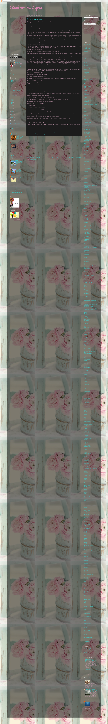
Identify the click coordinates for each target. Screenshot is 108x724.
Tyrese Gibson (86, 232)
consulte (85, 313)
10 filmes (85, 163)
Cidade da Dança (87, 181)
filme (85, 80)
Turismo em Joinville (87, 230)
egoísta (85, 356)
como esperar (86, 124)
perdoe (85, 488)
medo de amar (86, 432)
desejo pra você (86, 338)
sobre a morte (86, 576)
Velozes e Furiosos (87, 233)
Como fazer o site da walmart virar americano (90, 186)
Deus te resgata (87, 189)
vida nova (85, 631)
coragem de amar (87, 317)
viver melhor (86, 158)
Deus (85, 71)
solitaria (47, 134)
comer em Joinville (87, 122)
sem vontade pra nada (88, 557)
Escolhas (85, 105)
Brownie (85, 179)
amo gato (85, 90)
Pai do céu (86, 211)
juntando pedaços (87, 420)
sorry (85, 588)
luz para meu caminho (88, 424)
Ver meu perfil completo (18, 66)
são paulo (85, 595)
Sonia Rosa (86, 222)
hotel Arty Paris (87, 409)
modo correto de (87, 136)
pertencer (85, 492)
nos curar (85, 455)
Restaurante (86, 111)
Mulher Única (86, 50)
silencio (85, 571)
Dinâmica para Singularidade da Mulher (91, 104)
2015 (12, 108)
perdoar (85, 486)
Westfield (85, 235)
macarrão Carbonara (88, 427)
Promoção (86, 217)
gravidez (85, 401)
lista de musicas (87, 135)
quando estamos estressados (89, 523)
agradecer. (86, 64)
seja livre (85, 147)
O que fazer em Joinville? (88, 75)
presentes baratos (87, 514)
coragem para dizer (87, 319)
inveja (85, 418)
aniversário (86, 115)
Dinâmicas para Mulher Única (89, 54)
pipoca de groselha (87, 496)
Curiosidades (86, 51)
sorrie (85, 587)
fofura (85, 387)
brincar (85, 118)
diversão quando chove (88, 353)
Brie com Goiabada (14, 160)
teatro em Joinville (87, 599)
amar (85, 253)
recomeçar (86, 536)
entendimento (86, 363)
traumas (85, 609)
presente (85, 142)
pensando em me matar (88, 485)
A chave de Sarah (87, 165)
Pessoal (85, 57)
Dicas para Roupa (87, 68)
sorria (85, 154)
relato (85, 143)
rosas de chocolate (87, 543)
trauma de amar (87, 608)
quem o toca (86, 525)
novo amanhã (86, 459)
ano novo (85, 257)
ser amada (86, 563)
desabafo (85, 126)
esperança (86, 370)
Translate (92, 25)
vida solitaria (86, 633)
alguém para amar (87, 114)
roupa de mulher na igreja (88, 545)
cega (85, 289)
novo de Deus (86, 460)
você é (85, 640)
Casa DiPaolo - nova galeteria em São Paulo (19, 162)
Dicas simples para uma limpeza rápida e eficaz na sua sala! (16, 125)
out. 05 (14, 97)
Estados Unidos (86, 72)
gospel (85, 52)
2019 (12, 102)
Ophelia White (86, 208)
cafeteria (85, 278)
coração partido (86, 320)
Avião (85, 172)
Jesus (85, 83)
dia (84, 344)
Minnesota (86, 204)
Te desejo (85, 228)
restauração (86, 542)
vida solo (85, 634)
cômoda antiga (86, 333)
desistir (85, 340)
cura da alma (86, 331)
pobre (85, 503)
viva (84, 98)
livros (85, 423)
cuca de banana (86, 329)
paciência (85, 474)
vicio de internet (87, 626)
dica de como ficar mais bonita (89, 347)
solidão (85, 581)
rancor (85, 534)
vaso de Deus (86, 617)
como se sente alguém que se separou (90, 309)
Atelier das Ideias (14, 176)
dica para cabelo (87, 129)
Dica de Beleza (86, 61)
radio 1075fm (86, 532)
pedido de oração (87, 482)
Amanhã (85, 170)
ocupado (85, 471)
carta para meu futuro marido (89, 284)
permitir (85, 489)
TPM (85, 226)
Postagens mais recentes (33, 157)
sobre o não (86, 580)
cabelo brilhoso (86, 274)
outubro (13, 87)
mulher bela (86, 443)
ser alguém (86, 562)
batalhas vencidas (87, 268)
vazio (85, 620)
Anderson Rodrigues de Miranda (90, 669)
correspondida (86, 323)
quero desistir (86, 527)
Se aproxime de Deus (87, 219)
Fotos (11, 73)
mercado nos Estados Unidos (89, 437)
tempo (85, 602)
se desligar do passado (88, 550)
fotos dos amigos (87, 394)
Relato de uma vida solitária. (36, 19)
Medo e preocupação (87, 201)
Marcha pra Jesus (87, 200)
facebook (85, 378)
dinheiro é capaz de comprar (89, 350)
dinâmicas (86, 65)
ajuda (85, 244)
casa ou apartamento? (88, 119)
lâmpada (85, 425)
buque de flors (86, 271)
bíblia (85, 272)
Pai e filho (86, 212)
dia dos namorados (87, 345)
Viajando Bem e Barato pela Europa (16, 128)
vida (84, 156)
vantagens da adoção (87, 616)
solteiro (85, 585)
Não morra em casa (87, 110)
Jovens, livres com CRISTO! (90, 689)
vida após (85, 627)
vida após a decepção (87, 629)
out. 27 (14, 92)
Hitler (85, 196)
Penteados (86, 85)
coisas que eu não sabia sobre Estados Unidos (91, 302)
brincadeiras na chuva (88, 270)
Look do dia (86, 198)
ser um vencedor (87, 569)
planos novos (86, 502)
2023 (12, 83)
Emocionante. (86, 191)
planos (85, 500)
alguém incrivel (86, 250)
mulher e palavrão (87, 445)
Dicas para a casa (14, 168)
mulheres (85, 137)
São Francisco (86, 224)
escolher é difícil (87, 367)
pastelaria (86, 479)
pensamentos (86, 140)
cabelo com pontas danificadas (89, 275)
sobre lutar (86, 577)
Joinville (85, 73)
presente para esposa (88, 511)
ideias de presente (87, 411)
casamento (86, 121)
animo (85, 256)
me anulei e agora (87, 431)
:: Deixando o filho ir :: (19, 177)
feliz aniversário (87, 132)
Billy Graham (86, 177)
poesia (85, 506)
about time (86, 237)
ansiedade (85, 258)
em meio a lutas (87, 359)
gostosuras (86, 399)
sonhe (85, 153)
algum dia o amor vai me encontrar (90, 247)
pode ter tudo (86, 504)
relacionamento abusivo (88, 79)
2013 (12, 110)
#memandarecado (87, 161)
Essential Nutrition (19, 143)
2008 (12, 117)
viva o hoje (86, 636)
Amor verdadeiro (87, 59)
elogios (85, 357)
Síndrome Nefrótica (87, 225)
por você (85, 507)
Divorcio (85, 69)
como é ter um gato (87, 91)
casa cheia (33, 134)
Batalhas (85, 175)
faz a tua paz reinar (87, 380)
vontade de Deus (87, 641)
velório (85, 622)
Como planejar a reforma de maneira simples (16, 153)
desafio (85, 336)
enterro (85, 364)
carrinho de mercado (87, 281)
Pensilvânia (86, 214)
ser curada (86, 564)
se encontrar (86, 552)
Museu (85, 205)
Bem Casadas (87, 701)
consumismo (86, 315)
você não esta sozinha (88, 637)
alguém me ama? (87, 251)
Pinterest (85, 215)
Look (85, 108)
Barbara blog (86, 174)
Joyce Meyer (86, 652)
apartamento (86, 261)
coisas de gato (86, 297)
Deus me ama (86, 101)
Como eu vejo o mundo (88, 184)
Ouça (85, 210)
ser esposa (44, 134)
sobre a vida (86, 150)
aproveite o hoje (87, 267)
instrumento (86, 416)
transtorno (86, 605)
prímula (85, 518)
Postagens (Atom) (33, 159)
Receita (85, 45)
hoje (85, 407)
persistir (85, 490)
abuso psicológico (87, 239)
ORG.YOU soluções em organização (89, 678)
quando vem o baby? (87, 524)
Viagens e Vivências (14, 190)
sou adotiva (86, 590)
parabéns (85, 97)
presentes (86, 513)
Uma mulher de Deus (88, 112)
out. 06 (14, 95)
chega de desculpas (87, 290)
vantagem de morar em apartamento (90, 615)
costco (85, 326)
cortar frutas (86, 324)
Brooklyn (85, 178)
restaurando (86, 541)
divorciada (85, 93)
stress (85, 592)
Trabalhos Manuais (87, 86)
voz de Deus (86, 643)
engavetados (86, 360)
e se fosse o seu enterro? (88, 355)
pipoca (85, 493)
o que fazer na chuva (87, 139)
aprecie (85, 264)
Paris (85, 76)
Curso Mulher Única (87, 44)
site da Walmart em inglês (89, 574)
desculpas (85, 337)
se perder (85, 553)
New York (85, 207)
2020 (12, 100)
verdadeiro (86, 624)
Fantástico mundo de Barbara (89, 193)
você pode (85, 638)
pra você (85, 509)
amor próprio (86, 254)
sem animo (40, 134)
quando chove (86, 521)
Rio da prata (86, 218)
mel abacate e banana (88, 434)
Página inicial (54, 157)
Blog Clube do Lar (14, 155)
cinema (85, 295)
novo (85, 457)
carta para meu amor (88, 282)
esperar (85, 131)
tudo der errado (86, 612)
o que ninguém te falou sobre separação (89, 467)
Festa (85, 194)
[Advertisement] (54, 146)
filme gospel (86, 383)
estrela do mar (86, 373)
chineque (85, 292)
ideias (85, 410)
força (36, 134)
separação (86, 149)
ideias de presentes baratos (89, 413)
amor (85, 58)
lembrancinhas (86, 94)
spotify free (86, 591)
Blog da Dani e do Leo (87, 649)
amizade (85, 89)
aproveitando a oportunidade (89, 265)
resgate (85, 538)
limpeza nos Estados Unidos (89, 421)
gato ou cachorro (87, 397)
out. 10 (14, 94)
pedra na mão (86, 483)
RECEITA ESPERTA (14, 143)
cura (85, 330)
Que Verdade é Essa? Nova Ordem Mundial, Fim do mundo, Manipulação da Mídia (16, 186)
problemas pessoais (87, 516)
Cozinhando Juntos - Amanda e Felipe (90, 651)
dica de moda (86, 128)
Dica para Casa (86, 62)
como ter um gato (87, 310)
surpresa (85, 594)
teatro (85, 598)
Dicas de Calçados (87, 190)
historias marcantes (87, 48)
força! (85, 392)
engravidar (86, 362)
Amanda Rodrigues (87, 168)
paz (84, 481)
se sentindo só (86, 146)
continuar (85, 316)
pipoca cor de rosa (87, 495)
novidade (85, 456)
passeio (85, 478)
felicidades (86, 381)
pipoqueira (86, 499)
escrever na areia (87, 369)
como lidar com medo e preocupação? (90, 308)
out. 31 (14, 89)
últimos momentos (87, 160)
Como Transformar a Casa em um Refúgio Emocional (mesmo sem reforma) (19, 137)
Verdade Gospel (86, 654)
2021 (12, 99)
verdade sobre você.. (87, 623)
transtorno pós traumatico (89, 606)
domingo (85, 47)
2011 (12, 113)
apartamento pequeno (88, 263)
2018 (12, 103)
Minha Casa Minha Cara (15, 151)
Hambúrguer (86, 107)
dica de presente (87, 348)
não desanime (86, 463)
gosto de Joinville (87, 398)
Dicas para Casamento (88, 103)
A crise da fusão (87, 167)
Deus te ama (86, 82)
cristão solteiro (86, 327)
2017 (12, 105)
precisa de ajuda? (87, 510)
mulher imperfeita (87, 446)
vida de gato (86, 157)
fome (85, 388)
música (85, 452)
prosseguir (86, 517)
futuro (85, 395)
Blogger (64, 715)
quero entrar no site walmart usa (90, 530)
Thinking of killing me (88, 229)
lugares (85, 96)
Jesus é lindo (86, 197)
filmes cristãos (86, 384)
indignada (85, 414)
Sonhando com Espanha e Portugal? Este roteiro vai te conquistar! (17, 130)
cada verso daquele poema (88, 277)
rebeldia (85, 535)
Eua (84, 55)
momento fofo (86, 441)
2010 (12, 114)
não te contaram (87, 464)
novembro (14, 86)
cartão (85, 285)
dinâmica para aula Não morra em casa (90, 352)
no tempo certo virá (87, 453)
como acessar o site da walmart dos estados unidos (90, 305)
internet (85, 417)
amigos (85, 87)
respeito (85, 539)
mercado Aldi (86, 435)
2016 (12, 107)
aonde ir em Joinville (87, 117)
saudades (85, 144)
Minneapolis (86, 203)
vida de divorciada (56, 134)
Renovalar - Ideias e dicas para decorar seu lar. (16, 134)
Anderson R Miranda (87, 648)
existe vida (86, 376)
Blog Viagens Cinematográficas (16, 192)
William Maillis (86, 236)
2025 (12, 80)
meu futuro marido (87, 438)
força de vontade (87, 391)
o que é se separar (87, 470)
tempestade (86, 601)
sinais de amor (86, 573)
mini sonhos (86, 439)
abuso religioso (86, 240)
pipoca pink (86, 497)
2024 (12, 81)
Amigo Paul (86, 171)
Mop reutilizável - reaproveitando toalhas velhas (19, 170)
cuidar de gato (86, 125)
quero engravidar (87, 528)
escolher (85, 366)
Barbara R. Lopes (26, 7)
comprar (85, 312)
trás (85, 610)
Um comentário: (53, 133)
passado (85, 476)
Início (11, 72)
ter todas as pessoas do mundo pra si (90, 603)
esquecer (85, 371)
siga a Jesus (86, 570)
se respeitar (86, 555)
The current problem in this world (91, 670)
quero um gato (86, 531)
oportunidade (86, 472)
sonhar (51, 134)
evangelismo (86, 374)
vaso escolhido (86, 619)
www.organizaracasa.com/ (15, 123)
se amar (85, 549)
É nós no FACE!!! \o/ (93, 702)
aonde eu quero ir (87, 260)
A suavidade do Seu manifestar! (93, 691)
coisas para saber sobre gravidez (90, 300)
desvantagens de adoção (88, 343)
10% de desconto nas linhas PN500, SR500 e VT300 (16, 157)
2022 (12, 85)
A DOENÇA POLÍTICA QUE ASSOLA (17, 188)
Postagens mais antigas (75, 157)
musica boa (86, 449)
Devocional (12, 74)
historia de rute (87, 406)
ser (84, 559)
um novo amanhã (87, 613)
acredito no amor (87, 242)
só (84, 596)
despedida (85, 341)
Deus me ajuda (86, 187)
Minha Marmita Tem (89, 659)
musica (85, 448)
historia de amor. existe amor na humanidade (90, 404)
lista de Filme (86, 133)
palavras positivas (87, 475)
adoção (85, 243)
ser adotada (86, 560)
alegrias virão (86, 246)
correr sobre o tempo (88, 322)
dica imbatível (86, 78)
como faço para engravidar (88, 306)
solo (84, 584)
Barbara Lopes (17, 62)
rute (85, 546)
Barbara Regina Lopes (88, 100)
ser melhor (86, 567)
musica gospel (86, 450)
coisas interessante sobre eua (89, 299)
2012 (12, 111)
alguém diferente (87, 249)
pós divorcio (86, 520)
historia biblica (86, 402)
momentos (86, 442)
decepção (85, 334)
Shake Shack (86, 221)
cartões (85, 286)
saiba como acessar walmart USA (90, 548)
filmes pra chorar (87, 385)
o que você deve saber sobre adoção (90, 468)
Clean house (86, 182)
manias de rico (86, 430)
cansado (85, 279)
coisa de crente (86, 296)
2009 (12, 116)
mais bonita (86, 428)
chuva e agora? (86, 293)
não (84, 462)
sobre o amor (86, 578)
